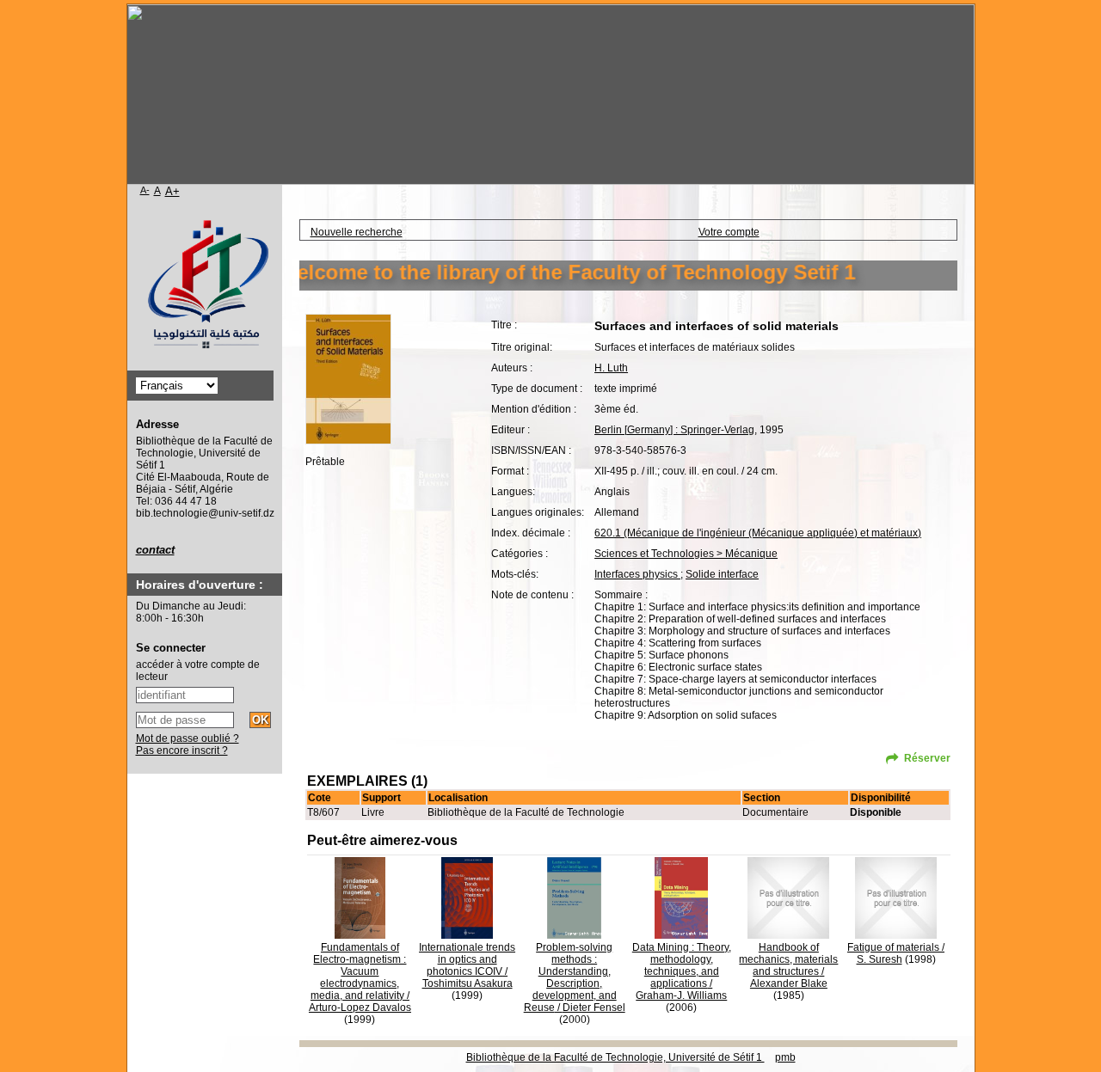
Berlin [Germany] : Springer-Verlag (674, 430)
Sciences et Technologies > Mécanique (686, 554)
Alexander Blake (788, 983)
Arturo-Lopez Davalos (360, 1008)
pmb (785, 1057)
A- (145, 190)
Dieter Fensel (594, 1008)
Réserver (927, 758)
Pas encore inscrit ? (182, 750)
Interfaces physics (637, 574)
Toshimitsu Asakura (467, 983)
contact (155, 549)
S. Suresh (879, 959)
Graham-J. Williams (681, 995)
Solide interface (722, 574)
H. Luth (611, 368)
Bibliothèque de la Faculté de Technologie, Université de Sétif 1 (615, 1057)
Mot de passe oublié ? (187, 738)
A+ (172, 191)
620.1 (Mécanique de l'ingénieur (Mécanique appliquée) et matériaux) (757, 533)
